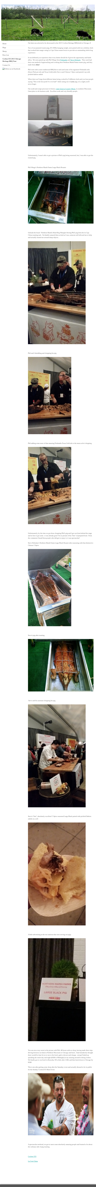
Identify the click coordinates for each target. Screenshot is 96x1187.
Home (4, 44)
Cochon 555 (32, 1156)
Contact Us (6, 65)
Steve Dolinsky (75, 60)
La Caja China (33, 1161)
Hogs (4, 47)
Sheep (4, 51)
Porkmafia (63, 60)
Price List (5, 55)
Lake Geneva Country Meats (65, 89)
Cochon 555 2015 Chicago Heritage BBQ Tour (11, 60)
